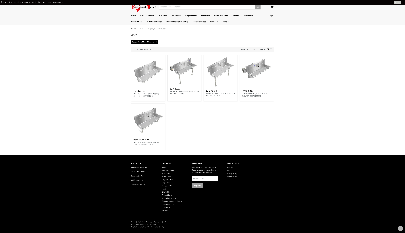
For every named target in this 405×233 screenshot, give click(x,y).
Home (133, 29)
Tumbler (236, 16)
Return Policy (232, 177)
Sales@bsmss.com (138, 184)
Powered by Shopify (157, 227)
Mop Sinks (205, 16)
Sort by (135, 49)
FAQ (228, 171)
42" (139, 29)
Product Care (136, 22)
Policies (226, 22)
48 (254, 49)
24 (247, 49)
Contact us (214, 22)
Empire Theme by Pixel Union (140, 227)
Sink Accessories (147, 16)
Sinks (133, 16)
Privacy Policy (232, 174)
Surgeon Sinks (191, 16)
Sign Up (197, 185)
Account (230, 167)
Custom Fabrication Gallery (177, 22)
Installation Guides (154, 22)
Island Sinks (176, 16)
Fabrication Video (199, 22)
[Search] (258, 6)
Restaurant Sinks (221, 16)
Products (141, 222)
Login (271, 16)
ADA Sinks (163, 16)
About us (149, 222)
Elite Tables (248, 16)
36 (251, 49)
